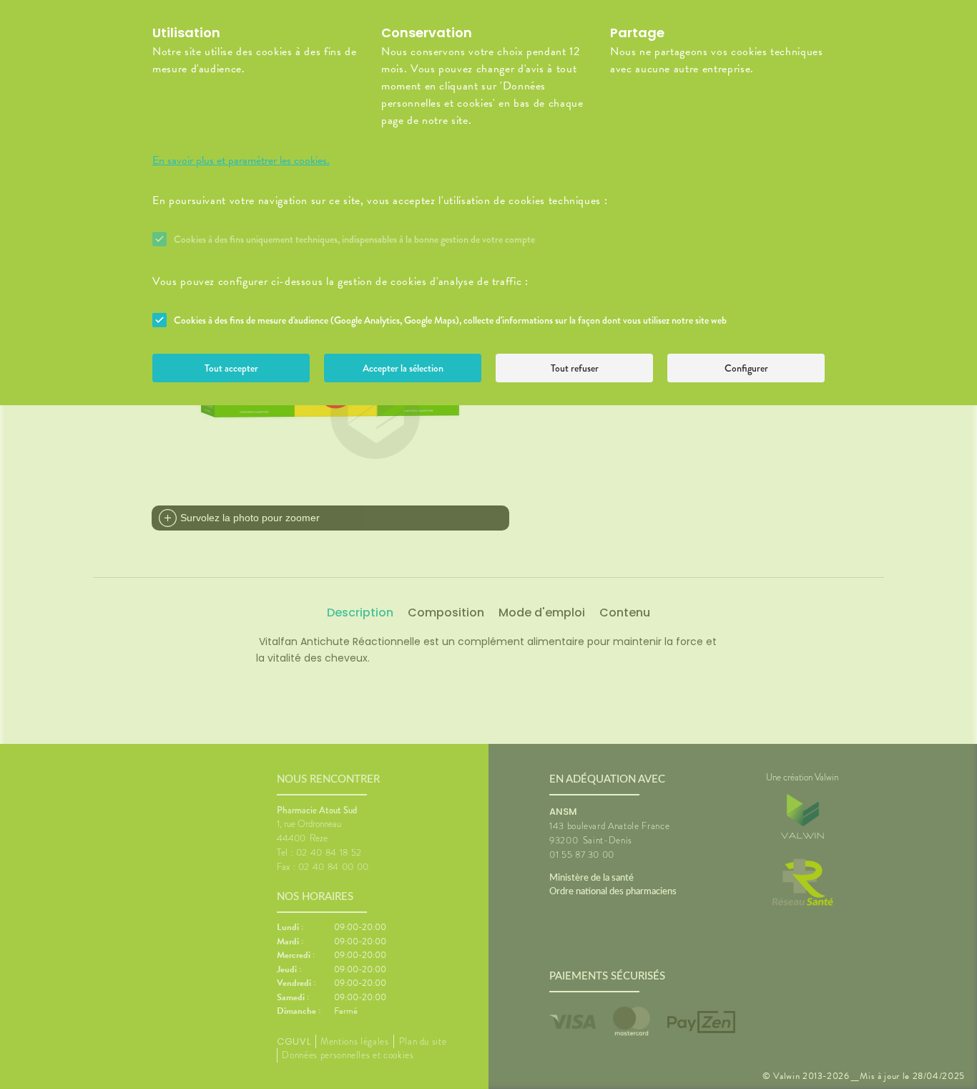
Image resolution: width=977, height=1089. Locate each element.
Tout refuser (575, 368)
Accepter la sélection (403, 368)
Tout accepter (231, 368)
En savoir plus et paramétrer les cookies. (241, 160)
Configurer (746, 368)
